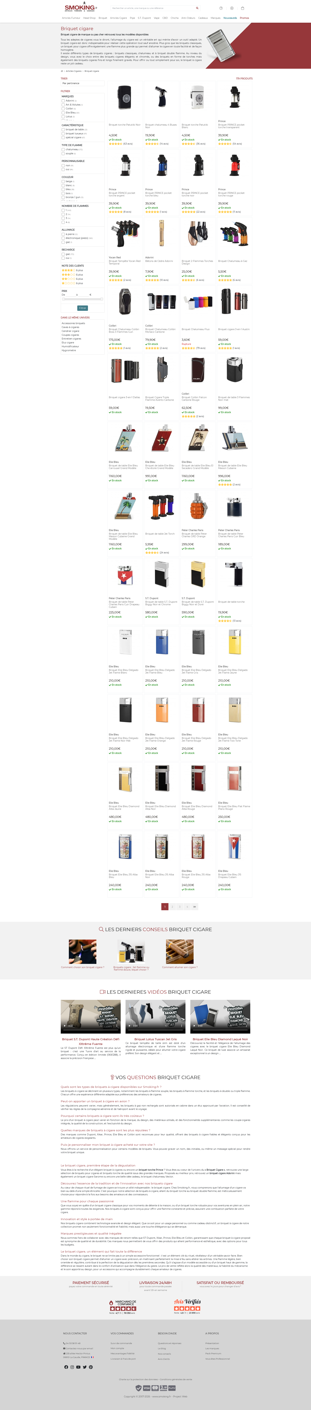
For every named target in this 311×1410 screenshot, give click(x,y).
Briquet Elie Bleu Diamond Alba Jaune (124, 807)
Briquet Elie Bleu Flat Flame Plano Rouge (234, 807)
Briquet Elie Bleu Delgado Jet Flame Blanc (123, 671)
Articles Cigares (74, 71)
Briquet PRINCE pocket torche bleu (158, 194)
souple (71, 153)
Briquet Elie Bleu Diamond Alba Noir (160, 807)
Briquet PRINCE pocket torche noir (195, 194)
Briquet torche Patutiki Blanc (195, 126)
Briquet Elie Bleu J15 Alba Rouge (196, 876)
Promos (244, 18)
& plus (79, 270)
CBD (165, 18)
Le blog (162, 1348)
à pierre (72, 234)
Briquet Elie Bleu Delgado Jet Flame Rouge (196, 739)
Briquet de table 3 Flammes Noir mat (234, 398)
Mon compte (117, 1348)
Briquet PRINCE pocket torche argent (122, 194)
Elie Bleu (72, 112)
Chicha (175, 18)
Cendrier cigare (70, 331)
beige (70, 181)
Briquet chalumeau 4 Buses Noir (161, 126)
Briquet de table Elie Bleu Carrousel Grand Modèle (123, 467)
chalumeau (74, 149)
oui (69, 169)
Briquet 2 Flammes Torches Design (197, 262)
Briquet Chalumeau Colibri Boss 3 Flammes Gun (124, 330)
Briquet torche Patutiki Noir (125, 124)
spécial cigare (75, 137)
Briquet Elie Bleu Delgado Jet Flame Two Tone (233, 739)
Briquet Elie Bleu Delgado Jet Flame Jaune (233, 671)
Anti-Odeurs (188, 18)
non (69, 165)
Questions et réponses (169, 1343)
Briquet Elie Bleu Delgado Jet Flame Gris (196, 671)
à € (83, 294)
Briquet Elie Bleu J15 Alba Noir (159, 876)
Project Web (180, 1396)
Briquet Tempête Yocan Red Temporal (124, 262)
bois (69, 193)
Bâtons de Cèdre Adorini (159, 261)
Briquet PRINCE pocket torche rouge (231, 194)
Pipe (132, 18)
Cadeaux (203, 18)
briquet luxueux (76, 133)
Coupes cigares (70, 334)
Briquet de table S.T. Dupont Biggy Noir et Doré (198, 603)
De (64, 294)
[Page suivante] (194, 906)
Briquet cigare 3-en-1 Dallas (124, 397)
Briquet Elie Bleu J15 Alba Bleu (123, 876)
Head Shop (89, 18)
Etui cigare (68, 342)
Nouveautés (230, 18)
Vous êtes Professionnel (217, 1358)
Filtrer (82, 308)
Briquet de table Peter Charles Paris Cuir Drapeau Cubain (124, 604)
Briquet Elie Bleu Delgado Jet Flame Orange (160, 739)
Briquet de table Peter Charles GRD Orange (194, 535)
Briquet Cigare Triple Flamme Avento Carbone (159, 398)
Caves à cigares (70, 327)
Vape (156, 18)
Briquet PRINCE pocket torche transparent (231, 126)
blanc (70, 185)
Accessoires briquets (73, 323)
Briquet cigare (92, 71)
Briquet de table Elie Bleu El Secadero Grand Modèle (197, 467)
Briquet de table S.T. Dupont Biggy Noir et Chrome (161, 603)
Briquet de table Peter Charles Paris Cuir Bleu (231, 535)
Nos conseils (164, 1353)
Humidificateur (70, 346)
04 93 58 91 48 (72, 1343)
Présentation (212, 1343)
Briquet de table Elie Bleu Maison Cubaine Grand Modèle (123, 536)
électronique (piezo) (79, 238)
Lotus (70, 116)
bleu (70, 189)
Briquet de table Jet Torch (160, 533)
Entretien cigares (71, 338)
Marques (215, 18)
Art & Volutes (74, 104)
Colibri (71, 108)
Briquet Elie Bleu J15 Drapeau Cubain (229, 876)
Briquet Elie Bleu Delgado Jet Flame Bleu (160, 671)
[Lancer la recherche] (197, 8)
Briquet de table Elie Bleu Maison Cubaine (232, 467)
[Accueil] (62, 71)
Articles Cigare (118, 18)
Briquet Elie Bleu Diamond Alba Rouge (197, 807)
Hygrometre (69, 350)
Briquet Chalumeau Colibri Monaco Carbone (160, 330)
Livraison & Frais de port (123, 1358)
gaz (69, 242)
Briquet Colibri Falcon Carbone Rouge (194, 398)
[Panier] (242, 8)
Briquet (103, 18)
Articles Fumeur (71, 18)
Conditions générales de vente (176, 1379)
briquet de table (76, 129)
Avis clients (164, 1359)
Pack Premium (213, 1353)
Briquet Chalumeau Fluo (196, 329)
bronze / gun (74, 197)
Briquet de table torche (231, 601)
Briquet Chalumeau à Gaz (232, 261)
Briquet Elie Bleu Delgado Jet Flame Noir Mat (123, 739)
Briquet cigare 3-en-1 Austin (234, 329)
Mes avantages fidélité (122, 1353)
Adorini (71, 100)
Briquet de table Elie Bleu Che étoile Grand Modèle (159, 467)
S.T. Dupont (144, 18)
